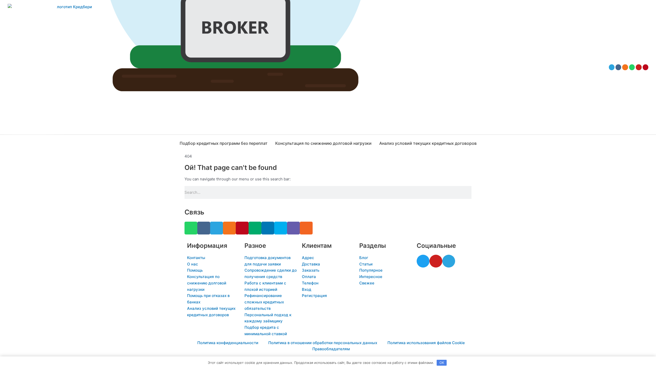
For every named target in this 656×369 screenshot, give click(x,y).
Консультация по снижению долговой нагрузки (323, 143)
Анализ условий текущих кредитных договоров (428, 143)
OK (441, 363)
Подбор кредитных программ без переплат (224, 143)
